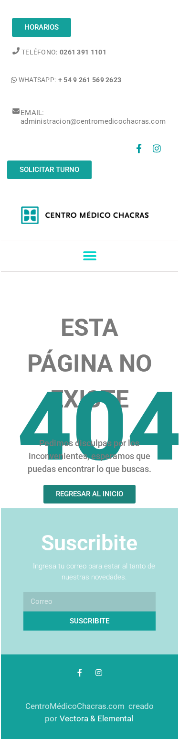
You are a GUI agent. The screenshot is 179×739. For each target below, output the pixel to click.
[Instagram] (157, 148)
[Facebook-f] (139, 148)
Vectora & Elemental (96, 718)
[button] (89, 256)
